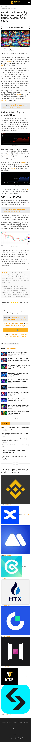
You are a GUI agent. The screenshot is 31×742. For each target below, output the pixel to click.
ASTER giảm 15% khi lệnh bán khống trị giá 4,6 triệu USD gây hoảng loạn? (18, 353)
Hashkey (18, 326)
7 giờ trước (5, 459)
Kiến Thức (19, 722)
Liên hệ (15, 724)
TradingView (17, 246)
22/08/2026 (10, 414)
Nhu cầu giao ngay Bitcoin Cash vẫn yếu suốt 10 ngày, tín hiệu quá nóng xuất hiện (19, 366)
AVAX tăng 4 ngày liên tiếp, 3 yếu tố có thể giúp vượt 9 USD (18, 393)
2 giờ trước (5, 436)
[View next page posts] (17, 463)
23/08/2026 (10, 355)
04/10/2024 (13, 24)
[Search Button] (29, 2)
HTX (26, 324)
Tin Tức (3, 722)
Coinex (7, 326)
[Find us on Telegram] (15, 738)
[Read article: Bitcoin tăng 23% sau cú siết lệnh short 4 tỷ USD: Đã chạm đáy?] (4, 413)
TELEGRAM (13, 336)
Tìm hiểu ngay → (9, 504)
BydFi (24, 326)
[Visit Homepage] (15, 2)
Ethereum (4, 100)
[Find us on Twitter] (9, 738)
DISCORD (24, 336)
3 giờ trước (5, 442)
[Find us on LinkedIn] (11, 738)
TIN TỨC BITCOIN (13, 334)
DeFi (2, 65)
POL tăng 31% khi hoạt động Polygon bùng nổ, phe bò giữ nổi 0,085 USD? (18, 380)
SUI (27, 189)
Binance (16, 324)
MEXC (22, 324)
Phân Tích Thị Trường (11, 722)
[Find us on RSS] (18, 738)
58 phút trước (5, 430)
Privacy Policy (15, 729)
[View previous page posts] (14, 463)
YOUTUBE (7, 336)
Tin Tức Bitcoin (18, 735)
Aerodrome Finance (13, 343)
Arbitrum (12, 168)
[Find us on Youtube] (17, 738)
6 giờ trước (5, 453)
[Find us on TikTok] (20, 738)
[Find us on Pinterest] (13, 738)
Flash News (25, 722)
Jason (6, 24)
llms (18, 728)
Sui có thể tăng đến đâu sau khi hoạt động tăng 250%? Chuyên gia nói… (18, 374)
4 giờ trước (5, 448)
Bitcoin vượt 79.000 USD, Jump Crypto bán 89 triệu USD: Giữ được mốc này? (18, 405)
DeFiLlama (23, 162)
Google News (14, 728)
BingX (11, 324)
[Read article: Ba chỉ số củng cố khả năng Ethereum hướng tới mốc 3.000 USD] (4, 400)
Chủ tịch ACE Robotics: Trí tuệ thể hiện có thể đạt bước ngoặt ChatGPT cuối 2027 (15, 439)
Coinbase (8, 61)
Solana (18, 95)
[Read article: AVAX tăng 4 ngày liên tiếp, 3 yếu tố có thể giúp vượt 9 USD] (4, 394)
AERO (6, 343)
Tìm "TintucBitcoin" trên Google (16, 27)
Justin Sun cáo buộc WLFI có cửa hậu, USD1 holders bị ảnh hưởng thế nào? (18, 386)
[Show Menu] (2, 2)
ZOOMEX (5, 324)
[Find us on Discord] (22, 738)
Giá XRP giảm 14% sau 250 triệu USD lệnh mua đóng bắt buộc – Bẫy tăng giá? (18, 359)
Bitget (13, 326)
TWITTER (18, 336)
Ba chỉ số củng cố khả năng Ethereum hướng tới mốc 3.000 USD (18, 399)
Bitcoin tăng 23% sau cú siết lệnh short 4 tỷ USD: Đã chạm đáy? (18, 412)
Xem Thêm (15, 418)
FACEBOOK (23, 334)
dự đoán (6, 155)
